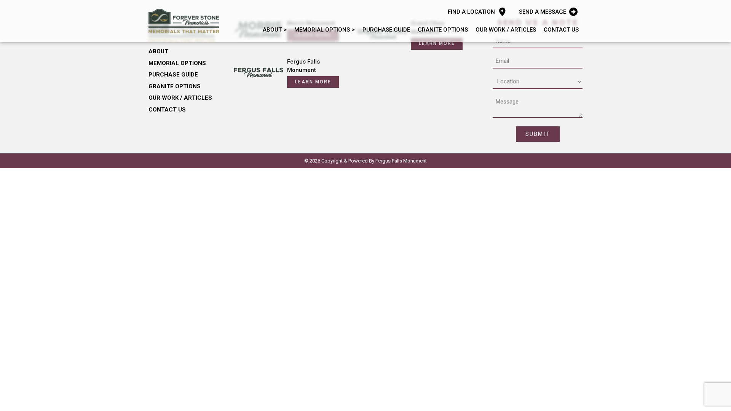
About (272, 29)
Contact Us (561, 29)
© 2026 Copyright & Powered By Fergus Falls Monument (365, 161)
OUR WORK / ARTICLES (506, 29)
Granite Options (443, 29)
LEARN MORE (437, 43)
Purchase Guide (386, 29)
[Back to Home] (183, 21)
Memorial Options (322, 29)
